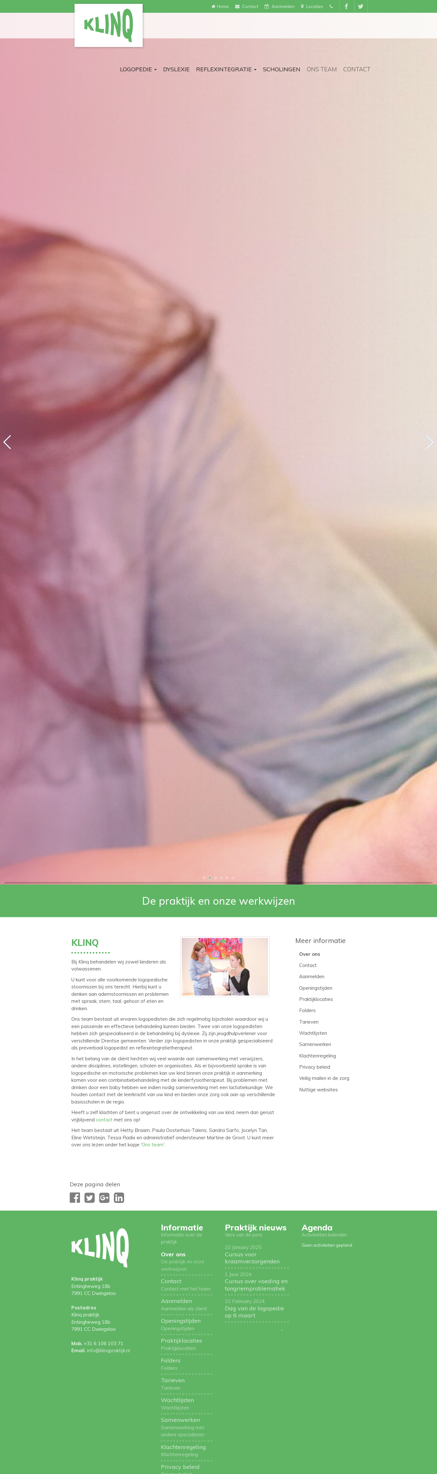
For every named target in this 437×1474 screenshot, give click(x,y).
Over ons (309, 954)
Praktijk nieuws (256, 1227)
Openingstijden (315, 988)
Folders (307, 1010)
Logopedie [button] (137, 69)
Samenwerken (315, 1044)
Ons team (322, 69)
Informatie (182, 1227)
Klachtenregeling (317, 1056)
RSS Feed (234, 1336)
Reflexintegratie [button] (224, 69)
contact (105, 1120)
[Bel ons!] (332, 6)
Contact (356, 69)
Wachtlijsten (313, 1033)
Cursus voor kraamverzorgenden (252, 1254)
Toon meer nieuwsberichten (252, 1329)
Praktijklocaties (316, 999)
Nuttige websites (318, 1090)
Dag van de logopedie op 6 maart (254, 1308)
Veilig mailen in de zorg (324, 1078)
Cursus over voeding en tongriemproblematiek (256, 1281)
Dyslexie (176, 69)
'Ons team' (152, 1145)
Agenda (317, 1227)
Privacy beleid (314, 1067)
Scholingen (281, 69)
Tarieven (309, 1022)
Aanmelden (311, 976)
